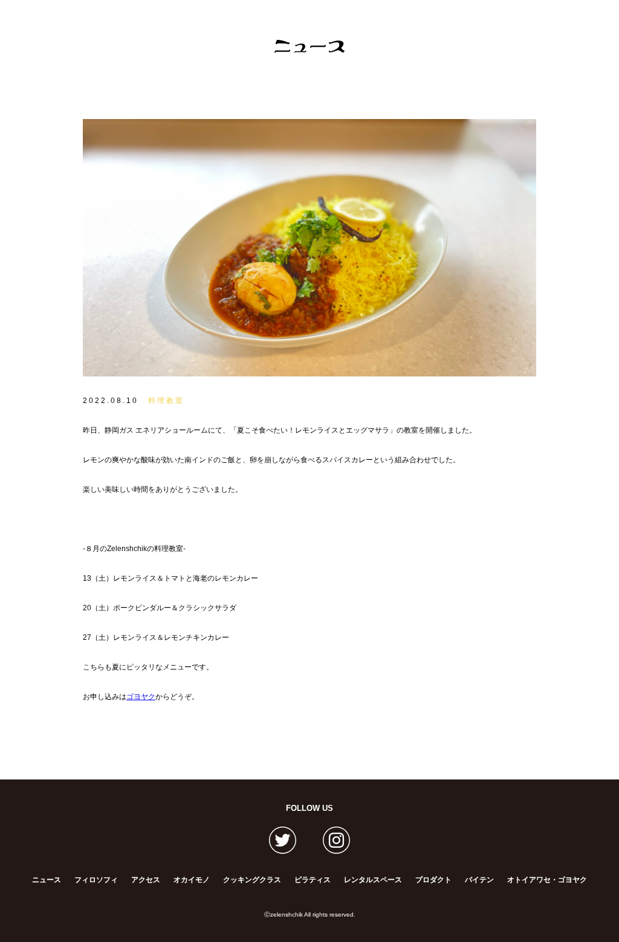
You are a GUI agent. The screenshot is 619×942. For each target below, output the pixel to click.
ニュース (46, 880)
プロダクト (433, 880)
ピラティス (312, 880)
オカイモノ (191, 880)
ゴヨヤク (140, 696)
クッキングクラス (252, 880)
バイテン (479, 880)
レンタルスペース (373, 880)
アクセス (145, 880)
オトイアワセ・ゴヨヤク (547, 880)
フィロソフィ (96, 880)
